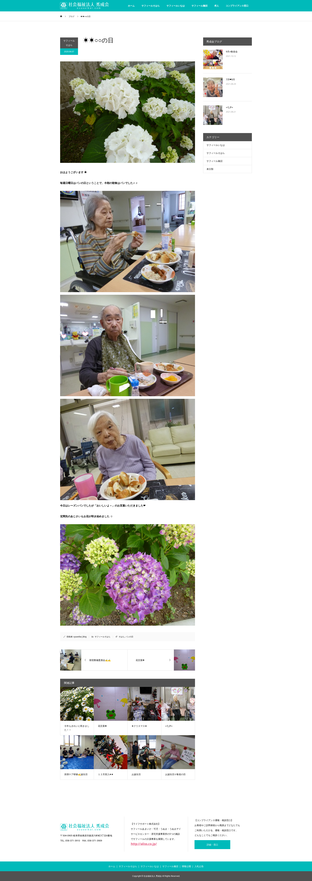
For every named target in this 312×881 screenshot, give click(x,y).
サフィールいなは (176, 5)
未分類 (210, 169)
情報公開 (186, 866)
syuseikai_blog (79, 636)
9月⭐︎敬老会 (232, 51)
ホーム (131, 5)
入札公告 (199, 866)
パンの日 (129, 636)
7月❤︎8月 (230, 79)
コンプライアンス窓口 (237, 5)
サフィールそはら (151, 5)
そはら (121, 636)
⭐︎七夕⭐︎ (229, 107)
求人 (216, 5)
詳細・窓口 (212, 844)
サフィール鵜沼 (200, 5)
